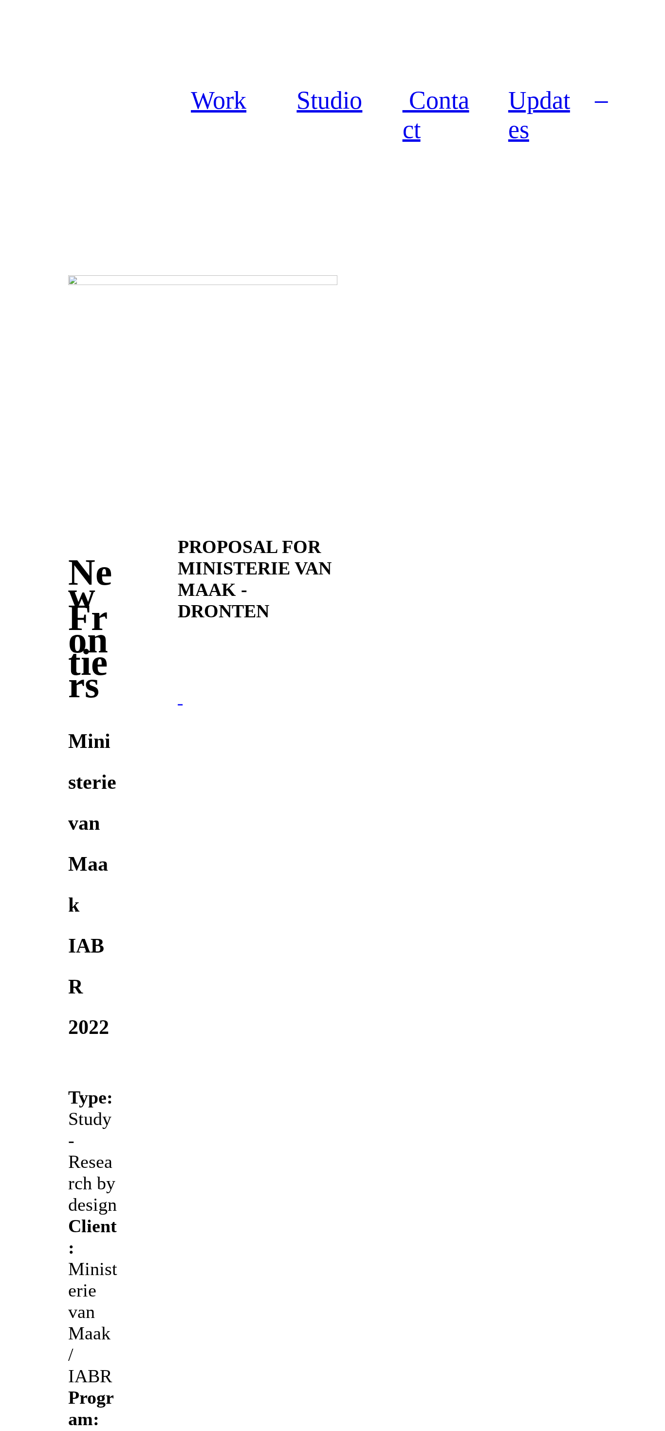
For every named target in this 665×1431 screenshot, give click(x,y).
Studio (329, 100)
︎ (601, 94)
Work (218, 100)
